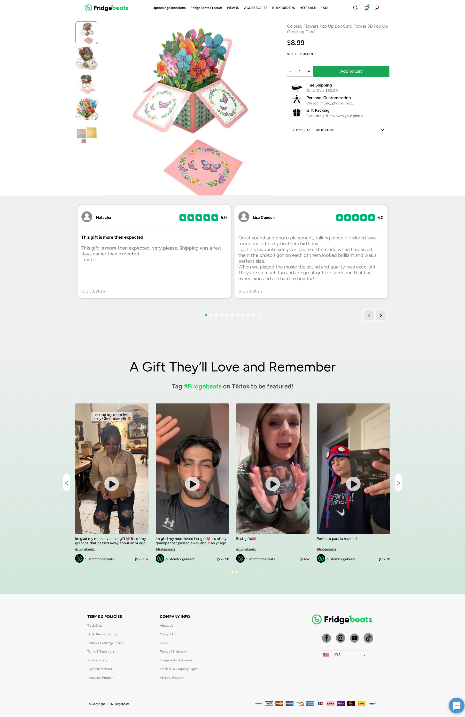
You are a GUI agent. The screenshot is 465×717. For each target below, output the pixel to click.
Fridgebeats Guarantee (176, 660)
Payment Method (99, 669)
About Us (166, 625)
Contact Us (168, 634)
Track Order (95, 625)
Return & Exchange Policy (105, 643)
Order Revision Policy (102, 634)
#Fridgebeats (203, 386)
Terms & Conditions (101, 651)
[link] (169, 8)
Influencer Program (100, 677)
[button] (355, 8)
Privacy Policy (97, 660)
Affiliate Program (172, 677)
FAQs (164, 643)
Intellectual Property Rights (179, 669)
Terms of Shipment (173, 651)
